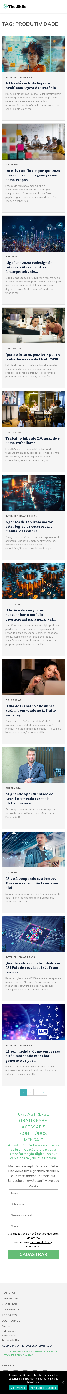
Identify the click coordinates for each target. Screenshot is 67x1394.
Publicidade (9, 1331)
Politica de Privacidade (43, 1387)
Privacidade (33, 1247)
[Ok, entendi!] (62, 1382)
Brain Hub (9, 1304)
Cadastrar (33, 1254)
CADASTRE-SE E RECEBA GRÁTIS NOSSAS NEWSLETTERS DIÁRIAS (29, 1353)
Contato (6, 1326)
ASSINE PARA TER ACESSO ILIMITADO (27, 1346)
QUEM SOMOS (11, 1321)
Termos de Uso (40, 1242)
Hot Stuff (9, 1292)
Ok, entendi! (18, 1387)
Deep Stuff (10, 1298)
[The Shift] (14, 6)
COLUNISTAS (10, 1309)
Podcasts (9, 1315)
